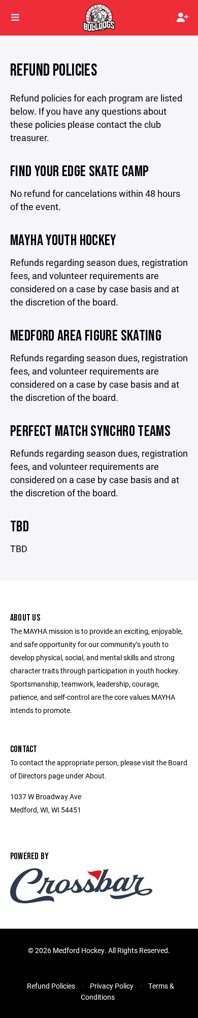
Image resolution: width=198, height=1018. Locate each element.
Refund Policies (51, 986)
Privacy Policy (112, 986)
